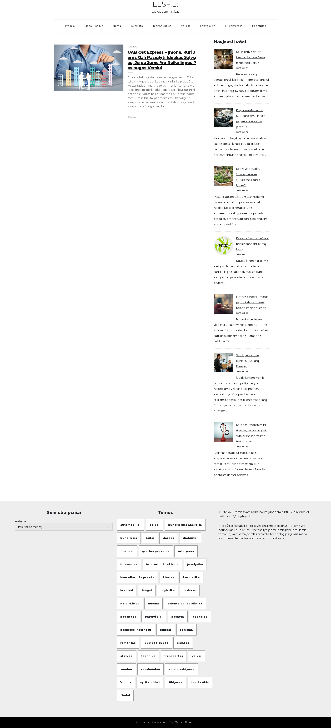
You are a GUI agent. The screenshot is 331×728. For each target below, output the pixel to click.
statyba (126, 656)
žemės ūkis (200, 682)
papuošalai (154, 616)
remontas (128, 642)
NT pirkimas (129, 603)
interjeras (186, 551)
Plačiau (132, 117)
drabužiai (190, 538)
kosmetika (191, 577)
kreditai (126, 590)
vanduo (126, 669)
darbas (168, 538)
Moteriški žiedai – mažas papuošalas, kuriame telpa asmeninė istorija (252, 302)
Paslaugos (259, 26)
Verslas (185, 26)
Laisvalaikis (207, 26)
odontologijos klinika (185, 603)
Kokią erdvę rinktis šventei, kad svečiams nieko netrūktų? (250, 57)
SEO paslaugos (156, 642)
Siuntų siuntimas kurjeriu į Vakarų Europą (247, 361)
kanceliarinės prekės (137, 577)
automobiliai (130, 524)
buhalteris (128, 538)
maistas (190, 590)
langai (147, 590)
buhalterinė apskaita (185, 524)
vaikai (196, 656)
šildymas (175, 682)
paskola (177, 616)
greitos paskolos (155, 551)
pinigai (165, 629)
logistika (168, 590)
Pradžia (70, 26)
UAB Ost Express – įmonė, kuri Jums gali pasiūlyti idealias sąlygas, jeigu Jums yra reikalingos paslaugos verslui (162, 60)
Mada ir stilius (93, 26)
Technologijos (162, 26)
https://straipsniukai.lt (232, 525)
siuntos (183, 642)
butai (150, 538)
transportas (173, 656)
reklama (186, 629)
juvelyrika (195, 564)
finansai (126, 551)
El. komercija (233, 26)
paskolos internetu (135, 629)
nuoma (153, 603)
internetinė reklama (162, 564)
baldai (154, 524)
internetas (128, 564)
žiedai (125, 695)
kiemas (168, 577)
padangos (128, 616)
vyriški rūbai (150, 682)
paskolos (200, 616)
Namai (117, 26)
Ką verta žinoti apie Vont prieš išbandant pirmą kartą (252, 244)
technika (148, 656)
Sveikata (137, 26)
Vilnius (125, 682)
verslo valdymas (181, 669)
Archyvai (20, 521)
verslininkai (150, 669)
